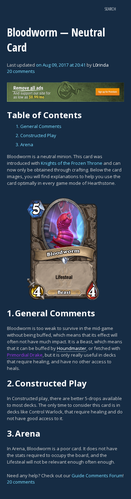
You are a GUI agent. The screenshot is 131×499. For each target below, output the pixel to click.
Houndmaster (71, 348)
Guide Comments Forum (97, 475)
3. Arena (24, 144)
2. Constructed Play (36, 135)
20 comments (21, 71)
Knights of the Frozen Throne (71, 163)
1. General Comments (38, 126)
